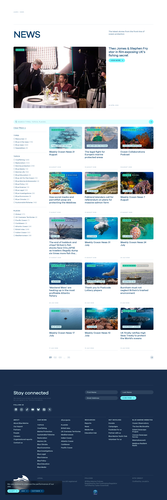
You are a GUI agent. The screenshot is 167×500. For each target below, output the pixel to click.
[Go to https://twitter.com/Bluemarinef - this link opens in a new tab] (49, 409)
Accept (12, 491)
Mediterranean (67, 435)
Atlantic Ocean (67, 441)
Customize (36, 491)
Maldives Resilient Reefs (139, 444)
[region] (33, 488)
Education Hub (91, 433)
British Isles (65, 428)
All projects (65, 420)
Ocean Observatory (140, 423)
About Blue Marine (21, 423)
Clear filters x (20, 128)
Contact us (18, 443)
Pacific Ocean (66, 448)
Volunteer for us (115, 439)
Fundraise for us (115, 430)
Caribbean (65, 444)
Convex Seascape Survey (139, 436)
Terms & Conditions (36, 400)
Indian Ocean (66, 438)
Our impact (18, 426)
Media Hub (89, 430)
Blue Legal (41, 454)
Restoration (42, 438)
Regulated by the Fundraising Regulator (101, 483)
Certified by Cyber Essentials (97, 485)
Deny (23, 491)
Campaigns (113, 426)
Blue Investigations (45, 451)
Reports (88, 423)
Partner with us (115, 433)
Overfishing (42, 428)
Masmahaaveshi (139, 440)
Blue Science (42, 457)
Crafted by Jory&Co (140, 481)
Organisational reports (23, 439)
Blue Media (41, 467)
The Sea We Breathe (140, 426)
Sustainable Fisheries (46, 435)
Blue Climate (42, 444)
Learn (16, 12)
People (16, 433)
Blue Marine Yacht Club (118, 436)
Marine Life (41, 441)
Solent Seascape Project (139, 431)
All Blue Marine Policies (94, 481)
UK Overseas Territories (71, 431)
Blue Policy (41, 461)
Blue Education (43, 464)
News (87, 426)
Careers (17, 436)
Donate (112, 423)
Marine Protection (44, 431)
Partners (17, 430)
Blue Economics (43, 448)
